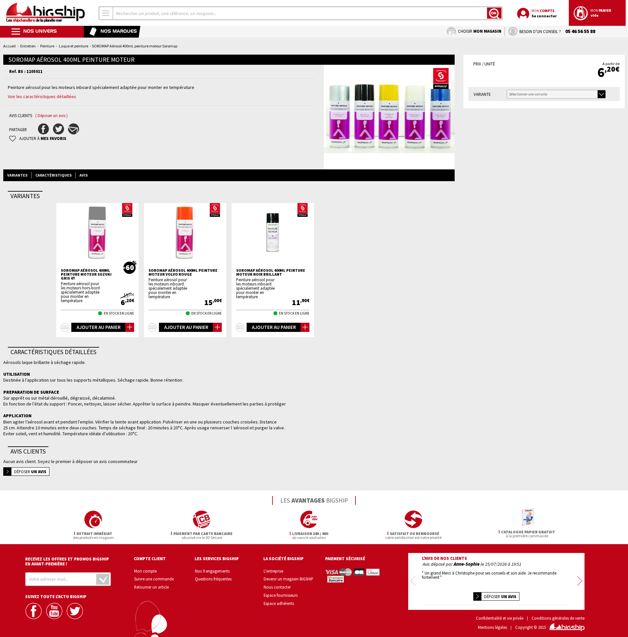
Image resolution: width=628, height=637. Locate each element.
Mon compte (145, 571)
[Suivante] (579, 581)
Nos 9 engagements (212, 571)
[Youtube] (55, 611)
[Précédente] (413, 581)
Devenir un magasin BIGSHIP (288, 578)
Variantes (17, 175)
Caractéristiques (53, 175)
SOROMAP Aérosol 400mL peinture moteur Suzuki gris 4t (86, 274)
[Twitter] (75, 611)
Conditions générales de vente (558, 618)
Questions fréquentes (213, 578)
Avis (83, 175)
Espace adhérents (279, 603)
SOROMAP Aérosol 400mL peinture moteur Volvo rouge (183, 272)
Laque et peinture (73, 45)
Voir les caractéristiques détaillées (42, 96)
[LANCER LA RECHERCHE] (494, 13)
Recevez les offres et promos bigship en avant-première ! (67, 561)
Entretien (28, 45)
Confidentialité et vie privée (499, 618)
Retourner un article (151, 587)
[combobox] (106, 13)
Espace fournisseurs (281, 595)
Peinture (47, 45)
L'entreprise (273, 571)
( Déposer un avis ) (51, 115)
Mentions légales (492, 627)
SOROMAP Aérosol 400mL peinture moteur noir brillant (270, 272)
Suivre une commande (154, 578)
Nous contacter (277, 587)
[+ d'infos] (65, 327)
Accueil (9, 45)
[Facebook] (34, 611)
